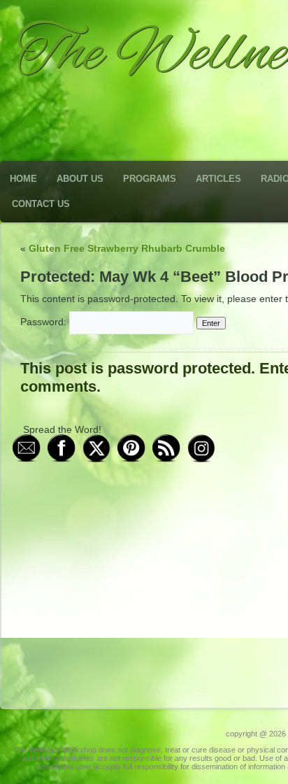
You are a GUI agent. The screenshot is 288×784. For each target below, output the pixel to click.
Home (23, 178)
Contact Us (41, 204)
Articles (218, 178)
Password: (44, 321)
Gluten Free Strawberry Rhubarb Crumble (127, 248)
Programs (149, 178)
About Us (80, 178)
